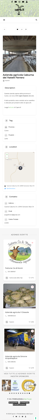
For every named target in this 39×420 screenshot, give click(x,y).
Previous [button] (4, 385)
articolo (11, 107)
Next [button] (34, 385)
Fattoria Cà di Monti (14, 268)
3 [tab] (14, 393)
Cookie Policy (25, 402)
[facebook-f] (12, 2)
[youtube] (16, 2)
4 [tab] (16, 393)
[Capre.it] (19, 8)
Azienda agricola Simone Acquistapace (16, 357)
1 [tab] (9, 393)
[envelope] (23, 2)
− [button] (7, 157)
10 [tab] (29, 393)
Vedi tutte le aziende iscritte (19, 374)
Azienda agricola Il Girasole (17, 312)
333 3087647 (12, 272)
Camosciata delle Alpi (16, 278)
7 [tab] (22, 393)
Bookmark (17, 29)
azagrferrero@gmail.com (12, 215)
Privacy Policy (14, 402)
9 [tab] (27, 393)
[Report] (26, 29)
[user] (27, 2)
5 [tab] (18, 393)
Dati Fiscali (28, 399)
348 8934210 (12, 316)
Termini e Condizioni (20, 404)
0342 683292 (12, 362)
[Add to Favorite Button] (32, 242)
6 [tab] (20, 393)
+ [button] (7, 154)
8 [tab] (24, 393)
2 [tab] (11, 393)
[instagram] (20, 2)
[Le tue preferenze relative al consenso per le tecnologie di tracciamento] (35, 418)
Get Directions (11, 188)
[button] (5, 251)
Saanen (7, 80)
